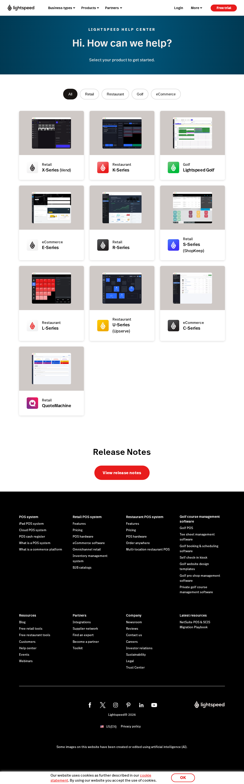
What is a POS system (35, 543)
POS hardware (83, 537)
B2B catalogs (82, 568)
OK (183, 777)
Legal (130, 661)
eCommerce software (89, 543)
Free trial (224, 7)
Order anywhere (138, 543)
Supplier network (85, 629)
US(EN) (111, 726)
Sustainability (136, 655)
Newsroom (134, 622)
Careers (132, 642)
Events (24, 655)
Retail (89, 94)
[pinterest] (128, 705)
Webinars (26, 661)
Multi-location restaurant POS (148, 549)
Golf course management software (200, 519)
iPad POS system (31, 524)
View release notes (122, 473)
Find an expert (83, 635)
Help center (27, 648)
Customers (27, 642)
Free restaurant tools (34, 635)
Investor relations (139, 648)
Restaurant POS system (144, 516)
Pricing (77, 530)
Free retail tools (30, 629)
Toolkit (78, 648)
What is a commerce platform (40, 549)
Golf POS (186, 528)
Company (133, 615)
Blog (22, 622)
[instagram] (116, 705)
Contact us (134, 635)
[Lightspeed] (21, 8)
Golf (140, 94)
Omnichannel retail (87, 549)
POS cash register (32, 537)
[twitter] (103, 705)
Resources (27, 615)
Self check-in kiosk (193, 558)
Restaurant (115, 94)
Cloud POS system (32, 530)
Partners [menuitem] (112, 7)
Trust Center (135, 667)
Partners (79, 615)
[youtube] (154, 705)
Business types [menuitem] (60, 7)
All (70, 94)
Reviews (132, 629)
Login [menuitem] (178, 7)
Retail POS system (87, 516)
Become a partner (86, 642)
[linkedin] (141, 705)
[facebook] (90, 705)
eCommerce (166, 94)
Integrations (82, 622)
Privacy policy (131, 726)
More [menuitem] (195, 7)
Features (79, 524)
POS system (28, 516)
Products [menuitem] (88, 7)
